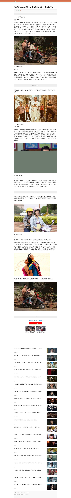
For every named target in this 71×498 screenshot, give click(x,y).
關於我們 (15, 494)
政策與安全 (18, 494)
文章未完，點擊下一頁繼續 (35, 320)
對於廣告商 (26, 494)
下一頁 (35, 323)
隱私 (22, 494)
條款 (21, 494)
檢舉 (20, 10)
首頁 (15, 1)
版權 (24, 494)
